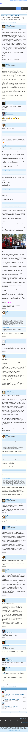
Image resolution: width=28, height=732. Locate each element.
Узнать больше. (16, 730)
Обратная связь (21, 718)
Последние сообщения (13, 12)
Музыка (13, 8)
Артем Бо (8, 64)
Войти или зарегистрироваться (18, 0)
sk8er (7, 124)
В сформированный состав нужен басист (14, 702)
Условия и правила (13, 720)
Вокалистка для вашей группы (12, 706)
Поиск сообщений (4, 12)
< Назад (2, 22)
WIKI (8, 8)
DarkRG (7, 569)
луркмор (21, 672)
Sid (7, 101)
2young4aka (8, 340)
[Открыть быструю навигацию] (26, 15)
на (18, 672)
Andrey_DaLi (8, 25)
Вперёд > (13, 22)
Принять (10, 730)
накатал (4, 673)
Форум (18, 8)
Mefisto (7, 599)
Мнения (14, 696)
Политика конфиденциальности (22, 720)
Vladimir (8, 526)
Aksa (6, 707)
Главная (3, 8)
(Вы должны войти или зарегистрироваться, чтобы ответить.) (17, 684)
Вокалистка (7, 690)
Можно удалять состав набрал (12, 699)
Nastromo (8, 112)
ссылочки (15, 672)
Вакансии (16, 700)
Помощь (25, 718)
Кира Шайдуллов (8, 700)
